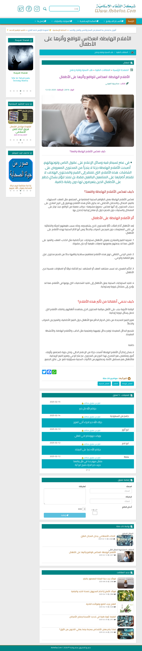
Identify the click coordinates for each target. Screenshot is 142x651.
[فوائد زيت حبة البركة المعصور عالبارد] (125, 583)
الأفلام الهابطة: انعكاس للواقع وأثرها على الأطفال (92, 552)
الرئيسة (131, 21)
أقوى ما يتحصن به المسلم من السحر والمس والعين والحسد (100, 30)
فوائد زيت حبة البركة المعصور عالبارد (99, 578)
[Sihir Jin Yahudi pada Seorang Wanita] (20, 57)
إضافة (63, 515)
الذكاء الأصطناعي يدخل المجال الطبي (98, 536)
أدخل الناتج (127, 507)
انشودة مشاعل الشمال (20, 126)
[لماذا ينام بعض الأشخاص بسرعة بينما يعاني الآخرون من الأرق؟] (125, 633)
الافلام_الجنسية (104, 383)
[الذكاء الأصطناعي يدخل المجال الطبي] (125, 540)
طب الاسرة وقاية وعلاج (104, 52)
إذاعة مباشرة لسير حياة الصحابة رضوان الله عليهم (20, 186)
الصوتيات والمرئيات (61, 21)
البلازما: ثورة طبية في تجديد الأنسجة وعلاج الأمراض (92, 616)
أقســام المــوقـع (113, 21)
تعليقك (82, 486)
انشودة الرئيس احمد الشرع (45, 30)
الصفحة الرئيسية (120, 70)
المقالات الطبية (122, 52)
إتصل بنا (40, 21)
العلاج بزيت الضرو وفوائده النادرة (101, 604)
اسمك (129, 486)
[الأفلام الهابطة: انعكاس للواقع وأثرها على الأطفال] (125, 556)
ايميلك (128, 496)
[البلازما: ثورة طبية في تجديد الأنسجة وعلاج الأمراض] (125, 621)
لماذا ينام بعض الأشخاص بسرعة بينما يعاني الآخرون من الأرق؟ (87, 629)
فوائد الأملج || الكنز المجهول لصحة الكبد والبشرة (93, 591)
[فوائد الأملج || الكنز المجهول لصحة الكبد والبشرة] (125, 595)
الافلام (116, 383)
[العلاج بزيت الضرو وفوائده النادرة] (125, 608)
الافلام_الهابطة (127, 383)
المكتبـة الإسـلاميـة (87, 21)
